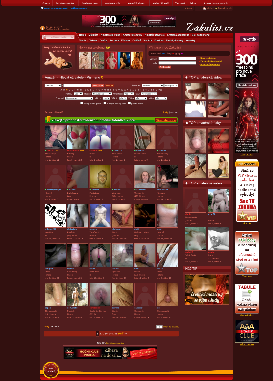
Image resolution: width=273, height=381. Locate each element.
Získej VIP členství (136, 3)
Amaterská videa (110, 35)
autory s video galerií (116, 103)
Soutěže (147, 40)
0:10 (188, 102)
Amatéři (46, 3)
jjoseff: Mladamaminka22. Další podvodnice (65, 8)
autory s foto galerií (92, 103)
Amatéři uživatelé (155, 35)
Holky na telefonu (94, 47)
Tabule (193, 3)
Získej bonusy (247, 154)
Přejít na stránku (171, 326)
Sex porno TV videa (120, 40)
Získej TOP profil (160, 3)
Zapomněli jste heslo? (211, 61)
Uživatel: (153, 59)
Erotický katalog (174, 40)
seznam (174, 112)
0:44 (211, 102)
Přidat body (247, 276)
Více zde (247, 223)
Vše (160, 90)
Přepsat (188, 8)
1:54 (188, 84)
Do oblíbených (225, 8)
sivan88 (211, 214)
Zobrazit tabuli (246, 315)
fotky (165, 112)
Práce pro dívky (247, 344)
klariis (188, 214)
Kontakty (190, 40)
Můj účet (93, 35)
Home (82, 35)
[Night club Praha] (58, 59)
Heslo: (154, 63)
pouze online (137, 103)
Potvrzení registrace (210, 64)
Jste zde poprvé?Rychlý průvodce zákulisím (58, 28)
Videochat (180, 3)
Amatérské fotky (112, 3)
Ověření (137, 40)
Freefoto (158, 40)
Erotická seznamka (65, 3)
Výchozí (210, 8)
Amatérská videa (90, 3)
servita (211, 252)
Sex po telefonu (200, 35)
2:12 (211, 84)
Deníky (103, 40)
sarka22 (189, 252)
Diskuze (93, 40)
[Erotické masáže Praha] (206, 289)
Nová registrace (208, 58)
